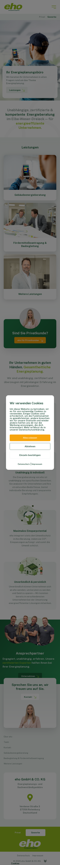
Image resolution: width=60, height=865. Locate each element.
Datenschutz (24, 464)
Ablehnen (30, 446)
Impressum (37, 464)
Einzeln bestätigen (30, 455)
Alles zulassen (30, 438)
